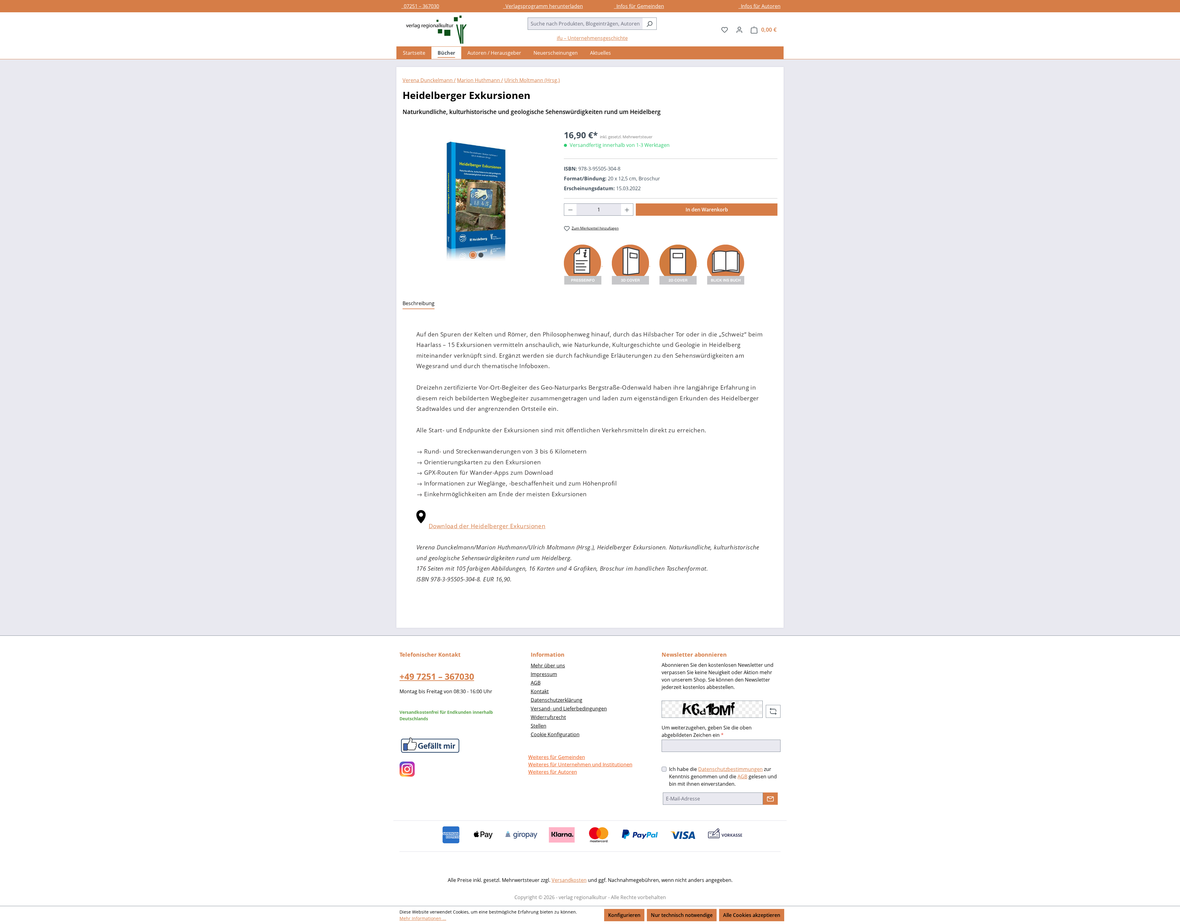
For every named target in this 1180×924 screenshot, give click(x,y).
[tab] (419, 303)
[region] (477, 194)
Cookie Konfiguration (555, 734)
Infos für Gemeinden (639, 6)
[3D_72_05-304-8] (477, 194)
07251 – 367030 (420, 6)
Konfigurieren (624, 915)
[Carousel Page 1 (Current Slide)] (472, 255)
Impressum (544, 674)
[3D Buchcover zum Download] (631, 264)
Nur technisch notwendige (682, 915)
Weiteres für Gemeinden (556, 757)
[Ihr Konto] (739, 29)
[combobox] (585, 24)
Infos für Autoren (759, 6)
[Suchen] (649, 24)
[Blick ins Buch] (725, 264)
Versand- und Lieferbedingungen (569, 708)
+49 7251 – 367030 (436, 676)
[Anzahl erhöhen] (627, 209)
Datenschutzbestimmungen (730, 769)
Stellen (538, 725)
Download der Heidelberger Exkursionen (487, 526)
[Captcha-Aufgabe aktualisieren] (773, 711)
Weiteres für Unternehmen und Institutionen (580, 764)
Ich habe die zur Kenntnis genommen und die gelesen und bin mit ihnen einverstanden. (723, 776)
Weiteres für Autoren (552, 772)
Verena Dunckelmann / (429, 80)
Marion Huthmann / (480, 80)
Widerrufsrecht (548, 717)
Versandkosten (569, 880)
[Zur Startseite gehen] (433, 29)
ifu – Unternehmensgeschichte (592, 38)
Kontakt (540, 691)
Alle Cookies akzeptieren (751, 915)
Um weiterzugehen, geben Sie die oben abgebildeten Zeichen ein (707, 731)
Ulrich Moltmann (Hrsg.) (532, 80)
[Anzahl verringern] (570, 209)
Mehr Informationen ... (422, 918)
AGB (536, 682)
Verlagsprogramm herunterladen (543, 6)
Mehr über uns (548, 665)
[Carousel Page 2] (480, 255)
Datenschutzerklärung (556, 700)
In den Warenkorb (707, 209)
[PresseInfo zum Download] (583, 264)
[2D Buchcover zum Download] (678, 264)
